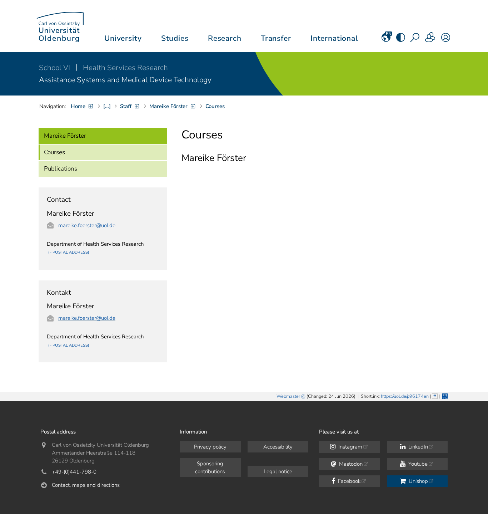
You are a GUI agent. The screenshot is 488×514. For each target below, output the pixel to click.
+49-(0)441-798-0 (74, 471)
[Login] (445, 40)
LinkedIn (417, 446)
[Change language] (386, 40)
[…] (107, 106)
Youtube (417, 464)
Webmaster (288, 396)
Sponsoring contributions (210, 467)
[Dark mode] (400, 40)
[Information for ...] (430, 40)
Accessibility (278, 446)
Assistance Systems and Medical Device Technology (125, 80)
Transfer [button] (276, 38)
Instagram (349, 446)
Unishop (417, 481)
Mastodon (350, 464)
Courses (54, 152)
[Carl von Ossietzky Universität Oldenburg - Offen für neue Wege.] (60, 26)
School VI (55, 68)
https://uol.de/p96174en (405, 396)
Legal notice (278, 471)
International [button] (334, 38)
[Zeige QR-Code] (444, 395)
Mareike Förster (65, 136)
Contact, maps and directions (86, 485)
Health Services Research (125, 68)
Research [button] (224, 38)
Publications (60, 169)
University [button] (122, 38)
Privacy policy (210, 446)
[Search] (415, 40)
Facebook (348, 481)
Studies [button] (175, 38)
